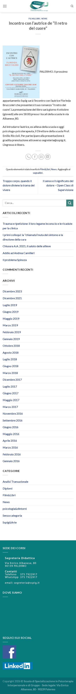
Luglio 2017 (10, 386)
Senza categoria (12, 515)
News (44, 18)
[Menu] (5, 6)
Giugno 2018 (10, 366)
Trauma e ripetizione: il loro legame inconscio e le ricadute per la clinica (37, 226)
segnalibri (38, 172)
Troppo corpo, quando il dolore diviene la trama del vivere (18, 185)
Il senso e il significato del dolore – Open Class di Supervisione (58, 185)
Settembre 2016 (12, 420)
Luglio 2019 (10, 305)
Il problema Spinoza (15, 259)
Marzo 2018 (10, 373)
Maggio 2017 (11, 400)
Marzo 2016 (10, 447)
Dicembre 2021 (12, 298)
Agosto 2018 (11, 352)
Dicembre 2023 (12, 291)
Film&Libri (34, 18)
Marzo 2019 (10, 325)
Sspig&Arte (10, 522)
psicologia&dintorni (15, 508)
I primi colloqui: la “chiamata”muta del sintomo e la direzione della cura (33, 237)
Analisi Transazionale (15, 481)
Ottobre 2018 (11, 345)
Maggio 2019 (11, 318)
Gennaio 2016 (11, 461)
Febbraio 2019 (12, 332)
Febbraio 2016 (12, 454)
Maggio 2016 (11, 434)
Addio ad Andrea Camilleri (18, 253)
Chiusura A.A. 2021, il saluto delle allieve (27, 246)
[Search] (72, 6)
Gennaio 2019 (11, 339)
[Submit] (69, 203)
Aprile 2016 (10, 440)
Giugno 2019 (10, 311)
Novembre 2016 (13, 413)
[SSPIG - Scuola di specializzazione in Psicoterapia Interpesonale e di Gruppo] (39, 6)
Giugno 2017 (10, 393)
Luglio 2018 (10, 359)
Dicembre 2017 (12, 379)
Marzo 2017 (10, 406)
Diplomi (7, 488)
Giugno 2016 (10, 427)
